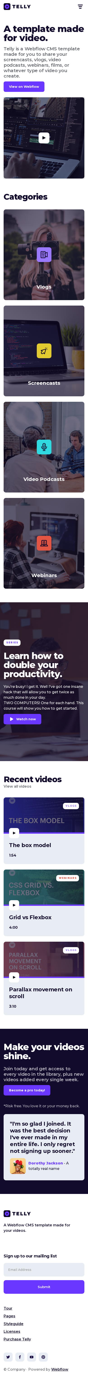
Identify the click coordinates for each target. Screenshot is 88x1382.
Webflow (59, 1369)
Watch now (26, 719)
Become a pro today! (27, 1090)
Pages (9, 1316)
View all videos (17, 786)
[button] (80, 6)
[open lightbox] (44, 137)
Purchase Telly (17, 1339)
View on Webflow (24, 87)
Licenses (12, 1331)
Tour (8, 1308)
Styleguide (13, 1324)
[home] (17, 6)
